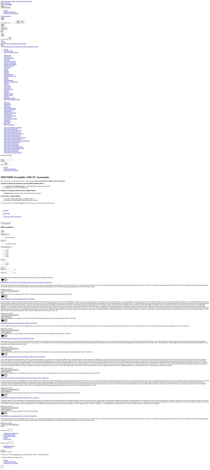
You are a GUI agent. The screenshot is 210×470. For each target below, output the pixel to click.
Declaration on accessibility (11, 13)
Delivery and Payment (10, 12)
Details (2, 292)
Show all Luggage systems (11, 52)
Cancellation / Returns (9, 436)
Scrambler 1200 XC (11, 243)
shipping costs (17, 454)
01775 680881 (8, 4)
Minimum (8, 269)
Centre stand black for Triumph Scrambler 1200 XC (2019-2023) (17, 338)
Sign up (8, 3)
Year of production (5, 247)
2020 (7, 251)
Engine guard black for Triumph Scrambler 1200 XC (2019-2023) (18, 299)
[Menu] (3, 18)
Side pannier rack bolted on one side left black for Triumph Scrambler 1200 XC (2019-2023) (25, 378)
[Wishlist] (2, 32)
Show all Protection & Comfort (12, 99)
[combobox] (8, 23)
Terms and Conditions (9, 435)
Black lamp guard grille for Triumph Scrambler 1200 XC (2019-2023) (19, 323)
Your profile (9, 43)
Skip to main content (6, 1)
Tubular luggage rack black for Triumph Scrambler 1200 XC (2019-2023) (20, 397)
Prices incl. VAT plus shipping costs (9, 291)
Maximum (8, 272)
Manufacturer (4, 234)
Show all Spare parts (9, 124)
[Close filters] (3, 231)
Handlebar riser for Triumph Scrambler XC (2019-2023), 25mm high (18, 416)
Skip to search (15, 1)
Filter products (6, 223)
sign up (4, 42)
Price (2, 267)
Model (3, 240)
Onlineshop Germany (9, 446)
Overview (3, 43)
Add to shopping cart (6, 316)
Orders (20, 43)
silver (7, 263)
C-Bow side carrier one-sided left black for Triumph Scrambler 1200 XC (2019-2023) (23, 356)
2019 (7, 250)
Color (2, 260)
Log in (2, 3)
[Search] (18, 22)
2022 (7, 255)
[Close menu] (10, 38)
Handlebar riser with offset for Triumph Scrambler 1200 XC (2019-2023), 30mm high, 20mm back (26, 282)
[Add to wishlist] (4, 280)
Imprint (6, 10)
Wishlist (24, 43)
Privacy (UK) (7, 439)
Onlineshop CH (8, 447)
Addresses (15, 43)
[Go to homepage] (6, 16)
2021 (7, 253)
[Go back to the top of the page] (2, 466)
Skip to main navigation (25, 1)
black (7, 264)
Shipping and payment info (11, 433)
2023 (7, 256)
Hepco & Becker (10, 237)
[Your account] (3, 35)
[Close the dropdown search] (22, 22)
